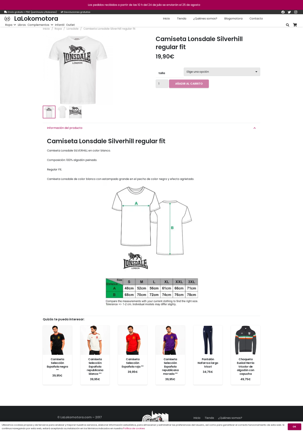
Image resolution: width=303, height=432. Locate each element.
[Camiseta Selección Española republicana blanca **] (95, 340)
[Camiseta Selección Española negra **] (57, 340)
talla (162, 73)
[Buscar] (287, 25)
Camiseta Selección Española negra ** (57, 364)
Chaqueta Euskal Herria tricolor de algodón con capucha (245, 366)
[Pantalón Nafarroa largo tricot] (208, 340)
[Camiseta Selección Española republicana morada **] (170, 340)
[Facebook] (283, 12)
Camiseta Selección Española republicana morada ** (170, 366)
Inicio (46, 29)
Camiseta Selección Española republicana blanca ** (95, 366)
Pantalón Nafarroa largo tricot (208, 363)
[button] (141, 40)
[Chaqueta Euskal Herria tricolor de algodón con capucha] (245, 340)
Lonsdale (72, 29)
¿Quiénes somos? (230, 418)
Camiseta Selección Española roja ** (132, 363)
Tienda (209, 418)
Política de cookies (134, 428)
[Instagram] (295, 12)
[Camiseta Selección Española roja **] (132, 340)
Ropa (58, 29)
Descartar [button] (208, 5)
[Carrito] (295, 25)
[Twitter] (289, 12)
